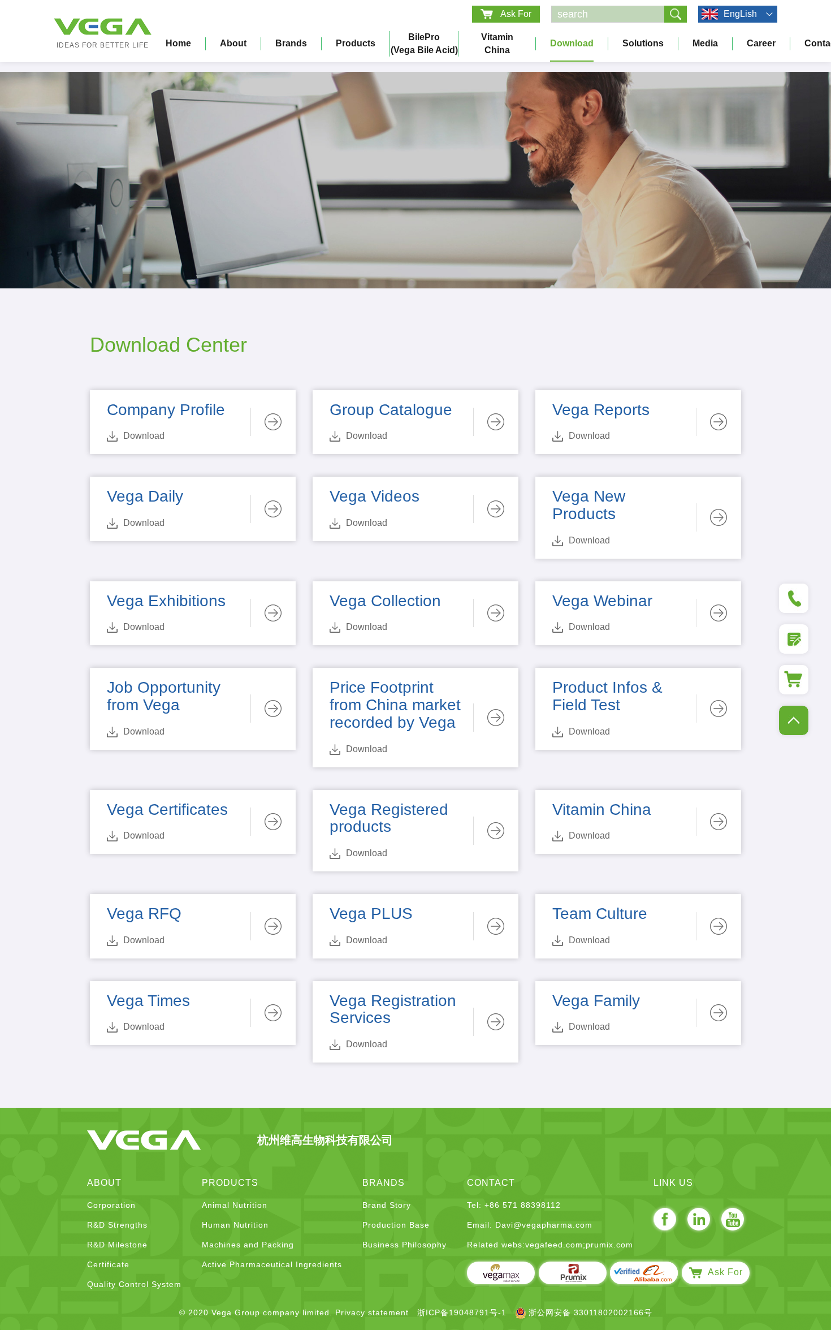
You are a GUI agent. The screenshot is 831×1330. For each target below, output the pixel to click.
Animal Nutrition (234, 1205)
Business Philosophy (404, 1244)
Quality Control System (134, 1284)
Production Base (396, 1224)
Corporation (111, 1205)
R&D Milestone (117, 1244)
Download (572, 43)
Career (761, 43)
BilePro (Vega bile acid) (424, 43)
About (233, 43)
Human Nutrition (235, 1224)
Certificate (108, 1264)
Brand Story (386, 1205)
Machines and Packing (248, 1244)
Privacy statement (372, 1312)
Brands (291, 43)
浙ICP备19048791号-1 (462, 1312)
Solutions (643, 43)
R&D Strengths (117, 1224)
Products (355, 43)
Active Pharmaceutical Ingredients (272, 1264)
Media (705, 43)
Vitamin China (497, 43)
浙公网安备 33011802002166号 (590, 1312)
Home (178, 43)
